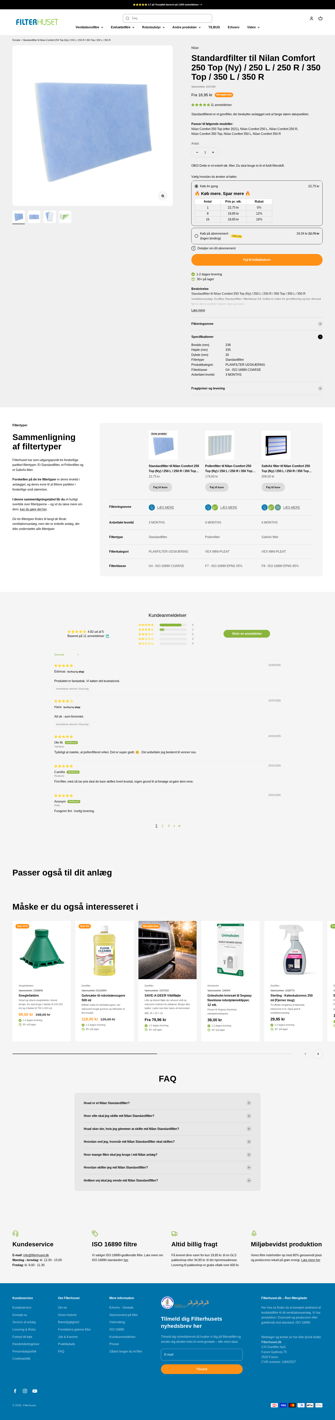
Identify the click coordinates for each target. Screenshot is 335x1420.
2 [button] (162, 826)
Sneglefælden (26, 985)
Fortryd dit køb (22, 1337)
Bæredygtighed (68, 1322)
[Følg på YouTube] (34, 1391)
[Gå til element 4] (65, 217)
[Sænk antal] (197, 152)
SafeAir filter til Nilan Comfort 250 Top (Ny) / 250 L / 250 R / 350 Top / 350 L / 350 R (286, 468)
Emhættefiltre (120, 27)
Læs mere (198, 310)
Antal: (195, 143)
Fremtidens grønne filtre (74, 1329)
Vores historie (67, 1315)
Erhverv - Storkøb (121, 1307)
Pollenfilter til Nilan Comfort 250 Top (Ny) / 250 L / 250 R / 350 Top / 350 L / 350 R (229, 468)
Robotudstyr (151, 27)
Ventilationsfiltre (87, 27)
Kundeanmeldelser (122, 1337)
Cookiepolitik (21, 1358)
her (126, 1260)
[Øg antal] (213, 152)
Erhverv (233, 27)
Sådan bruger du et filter (125, 1351)
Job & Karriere (68, 1337)
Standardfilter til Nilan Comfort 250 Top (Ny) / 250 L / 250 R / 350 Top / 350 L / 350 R (67, 40)
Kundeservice (21, 1307)
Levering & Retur (24, 1329)
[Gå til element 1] (18, 217)
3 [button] (169, 826)
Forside (16, 40)
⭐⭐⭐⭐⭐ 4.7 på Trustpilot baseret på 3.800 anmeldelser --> (167, 4)
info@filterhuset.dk (36, 1255)
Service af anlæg (24, 1322)
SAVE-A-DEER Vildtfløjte (163, 995)
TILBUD (214, 27)
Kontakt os (19, 1315)
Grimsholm (213, 985)
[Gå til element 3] (49, 217)
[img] (63, 665)
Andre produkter (184, 27)
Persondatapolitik (24, 1351)
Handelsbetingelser (25, 1344)
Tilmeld (201, 1369)
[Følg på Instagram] (25, 1391)
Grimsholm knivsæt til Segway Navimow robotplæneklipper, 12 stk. (229, 1000)
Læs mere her (310, 1260)
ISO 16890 (116, 1329)
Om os (62, 1307)
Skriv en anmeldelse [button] (247, 633)
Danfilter (86, 985)
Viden (251, 27)
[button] (201, 105)
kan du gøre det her (33, 509)
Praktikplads (66, 1344)
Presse (114, 1344)
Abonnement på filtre (123, 1315)
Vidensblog (117, 1322)
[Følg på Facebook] (15, 1391)
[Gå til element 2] (34, 217)
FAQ (61, 1351)
